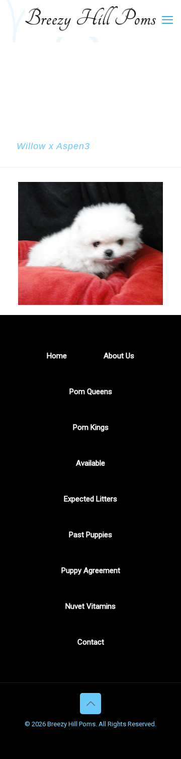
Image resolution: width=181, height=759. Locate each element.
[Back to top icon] (90, 703)
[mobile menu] (167, 20)
